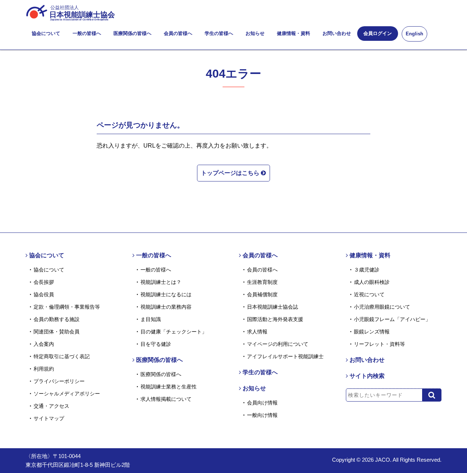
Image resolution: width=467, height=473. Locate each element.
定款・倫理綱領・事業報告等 (67, 307)
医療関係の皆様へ (132, 33)
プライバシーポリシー (59, 381)
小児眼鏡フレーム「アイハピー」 (392, 319)
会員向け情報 (262, 403)
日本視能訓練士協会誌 (272, 307)
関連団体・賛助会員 (57, 332)
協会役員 (44, 294)
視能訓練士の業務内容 (166, 307)
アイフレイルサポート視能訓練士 (285, 356)
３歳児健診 (366, 270)
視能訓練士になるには (166, 294)
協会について (46, 33)
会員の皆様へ (178, 33)
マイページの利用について (277, 344)
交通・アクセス (51, 406)
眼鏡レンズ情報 (372, 332)
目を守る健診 (155, 344)
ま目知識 (150, 319)
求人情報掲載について (166, 399)
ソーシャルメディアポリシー (67, 393)
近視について (369, 294)
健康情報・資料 (293, 33)
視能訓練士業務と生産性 (168, 387)
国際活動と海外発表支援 (275, 319)
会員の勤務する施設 (57, 319)
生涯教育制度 (262, 282)
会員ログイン (377, 33)
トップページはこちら (231, 173)
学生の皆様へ (219, 33)
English (414, 33)
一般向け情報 (262, 415)
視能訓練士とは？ (160, 282)
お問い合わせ (337, 33)
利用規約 (44, 369)
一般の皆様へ (87, 33)
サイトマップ (49, 418)
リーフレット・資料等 (379, 344)
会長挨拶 (44, 282)
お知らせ (255, 33)
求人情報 (257, 332)
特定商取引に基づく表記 (62, 356)
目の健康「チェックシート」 (173, 332)
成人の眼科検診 (372, 282)
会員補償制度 (262, 294)
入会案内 (44, 344)
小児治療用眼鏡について (382, 307)
